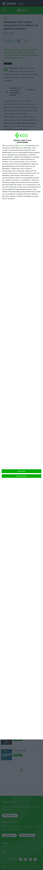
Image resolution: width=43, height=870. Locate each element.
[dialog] (21, 435)
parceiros (21, 145)
